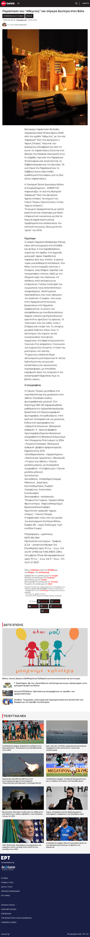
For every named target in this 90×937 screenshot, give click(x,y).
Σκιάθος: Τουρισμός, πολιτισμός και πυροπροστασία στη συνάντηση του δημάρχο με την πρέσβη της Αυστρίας (48, 700)
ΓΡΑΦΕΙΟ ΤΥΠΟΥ (7, 882)
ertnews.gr (44, 590)
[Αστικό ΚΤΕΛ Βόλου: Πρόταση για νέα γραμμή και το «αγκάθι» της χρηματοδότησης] (7, 693)
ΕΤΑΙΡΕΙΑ (4, 878)
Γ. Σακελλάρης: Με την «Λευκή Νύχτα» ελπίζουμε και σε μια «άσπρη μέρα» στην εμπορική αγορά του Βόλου (50, 684)
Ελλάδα (51, 570)
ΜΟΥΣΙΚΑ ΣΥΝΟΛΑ (8, 905)
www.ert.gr (5, 934)
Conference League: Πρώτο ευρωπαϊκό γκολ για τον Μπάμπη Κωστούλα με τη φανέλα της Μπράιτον (66, 845)
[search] (76, 3)
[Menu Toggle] (18, 3)
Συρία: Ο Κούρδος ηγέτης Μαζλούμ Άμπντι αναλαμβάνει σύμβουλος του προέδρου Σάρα (65, 813)
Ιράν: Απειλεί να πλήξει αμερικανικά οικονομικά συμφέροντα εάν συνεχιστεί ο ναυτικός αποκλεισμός (66, 748)
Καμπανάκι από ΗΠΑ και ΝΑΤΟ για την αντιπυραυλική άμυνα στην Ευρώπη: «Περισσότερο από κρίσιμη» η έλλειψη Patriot (21, 781)
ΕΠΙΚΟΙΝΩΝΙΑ (6, 913)
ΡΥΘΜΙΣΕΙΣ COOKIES (8, 922)
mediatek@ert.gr (7, 862)
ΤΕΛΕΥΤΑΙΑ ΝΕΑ (15, 716)
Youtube (54, 582)
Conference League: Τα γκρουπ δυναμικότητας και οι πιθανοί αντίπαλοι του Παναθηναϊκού (66, 780)
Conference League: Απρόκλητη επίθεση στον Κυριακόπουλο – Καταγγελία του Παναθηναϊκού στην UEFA (22, 748)
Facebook (51, 578)
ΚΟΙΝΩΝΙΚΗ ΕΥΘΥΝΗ (8, 909)
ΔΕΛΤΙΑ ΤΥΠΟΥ (6, 887)
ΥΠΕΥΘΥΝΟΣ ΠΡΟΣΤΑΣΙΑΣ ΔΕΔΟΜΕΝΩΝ (16, 918)
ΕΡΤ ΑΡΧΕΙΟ (5, 895)
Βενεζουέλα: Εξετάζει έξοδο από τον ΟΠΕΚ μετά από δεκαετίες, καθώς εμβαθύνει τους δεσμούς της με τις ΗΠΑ (22, 814)
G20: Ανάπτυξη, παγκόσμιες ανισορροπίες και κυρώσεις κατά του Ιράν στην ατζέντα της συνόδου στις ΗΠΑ (21, 847)
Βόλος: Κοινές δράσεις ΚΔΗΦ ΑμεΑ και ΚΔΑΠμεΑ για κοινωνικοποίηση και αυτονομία (41, 678)
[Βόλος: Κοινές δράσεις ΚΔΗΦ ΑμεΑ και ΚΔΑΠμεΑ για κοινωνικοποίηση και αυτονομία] (45, 652)
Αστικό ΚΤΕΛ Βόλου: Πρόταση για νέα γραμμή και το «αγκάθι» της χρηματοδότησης (44, 692)
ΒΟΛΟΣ (29, 16)
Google (55, 576)
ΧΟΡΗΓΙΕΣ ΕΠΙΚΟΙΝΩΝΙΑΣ (10, 891)
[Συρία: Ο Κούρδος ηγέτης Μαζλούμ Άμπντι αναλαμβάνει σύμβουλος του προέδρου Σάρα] (67, 798)
